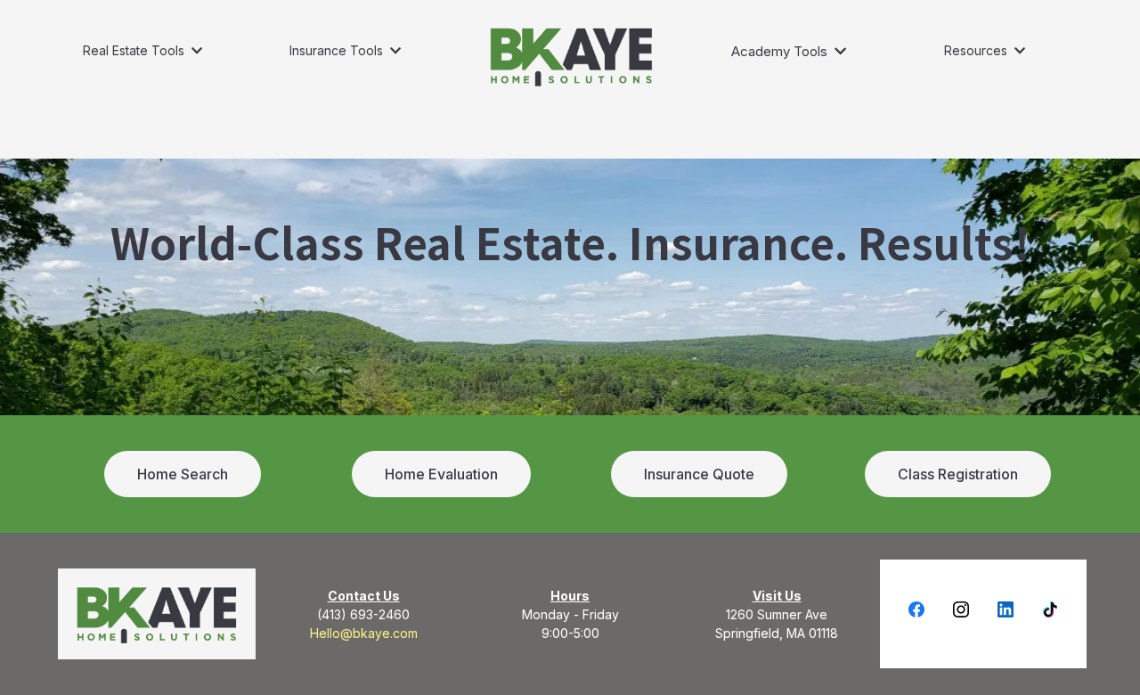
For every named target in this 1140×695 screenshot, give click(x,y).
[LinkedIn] (1005, 609)
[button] (195, 50)
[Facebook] (916, 609)
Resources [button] (977, 50)
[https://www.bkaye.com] (571, 56)
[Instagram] (961, 609)
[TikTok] (1050, 609)
